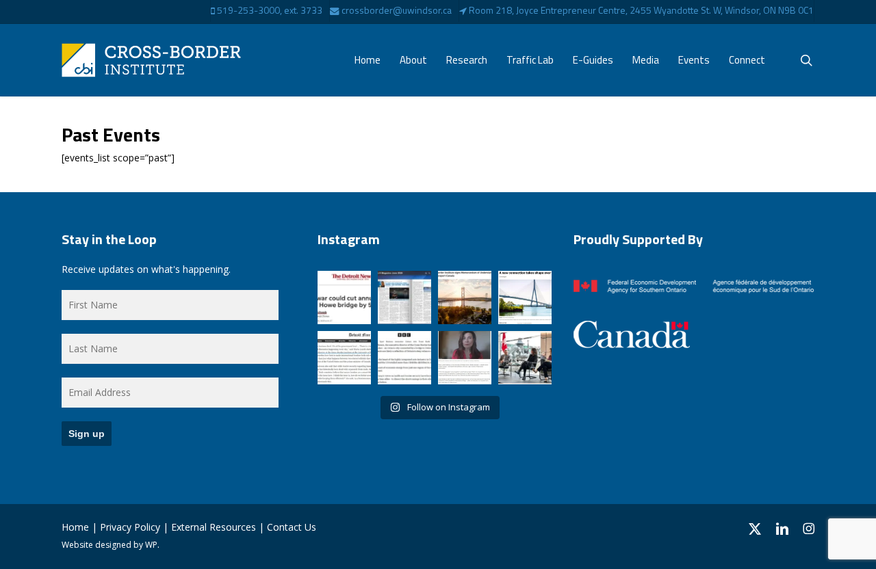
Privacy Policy (130, 526)
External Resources (213, 526)
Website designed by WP (109, 545)
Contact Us (291, 526)
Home (75, 526)
